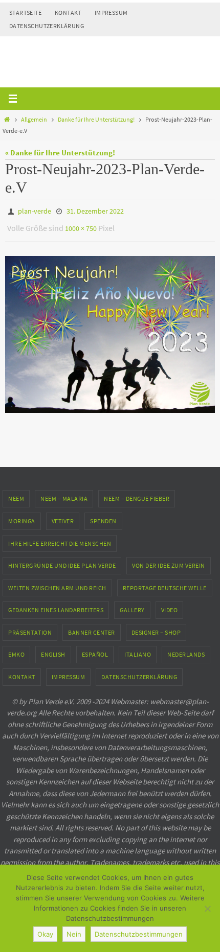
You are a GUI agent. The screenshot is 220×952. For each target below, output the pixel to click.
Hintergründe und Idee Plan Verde (62, 561)
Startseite (25, 12)
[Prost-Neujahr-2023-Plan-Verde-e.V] (110, 329)
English (53, 650)
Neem (16, 494)
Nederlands (186, 650)
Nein (74, 934)
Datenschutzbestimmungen (139, 934)
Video (169, 605)
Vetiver (63, 516)
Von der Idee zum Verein (168, 561)
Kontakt (68, 12)
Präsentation (30, 628)
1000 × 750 (81, 225)
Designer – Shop (156, 628)
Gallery (132, 605)
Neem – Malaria (63, 494)
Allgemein (34, 119)
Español (95, 650)
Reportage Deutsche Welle (165, 583)
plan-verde (34, 210)
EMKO (16, 650)
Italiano (137, 650)
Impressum (111, 12)
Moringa (21, 516)
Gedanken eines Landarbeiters (55, 605)
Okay (45, 934)
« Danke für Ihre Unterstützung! (60, 152)
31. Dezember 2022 (95, 210)
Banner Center (91, 628)
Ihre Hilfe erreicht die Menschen (59, 538)
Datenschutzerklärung (46, 26)
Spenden (103, 516)
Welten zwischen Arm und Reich (57, 583)
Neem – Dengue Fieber (136, 494)
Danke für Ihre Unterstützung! (96, 119)
